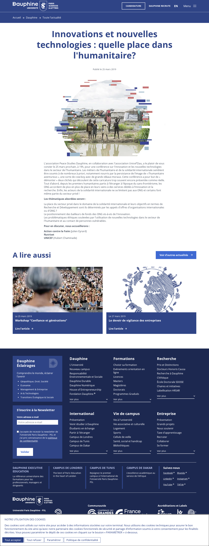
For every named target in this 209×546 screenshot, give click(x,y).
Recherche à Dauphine (170, 373)
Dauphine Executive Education (28, 469)
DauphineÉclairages (26, 363)
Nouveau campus (80, 369)
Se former (162, 445)
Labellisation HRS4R (168, 390)
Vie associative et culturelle (129, 424)
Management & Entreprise (34, 389)
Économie (25, 385)
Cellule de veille (122, 436)
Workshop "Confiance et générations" (41, 320)
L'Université (76, 364)
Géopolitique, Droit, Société (34, 381)
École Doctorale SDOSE (170, 381)
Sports (117, 432)
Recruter (162, 436)
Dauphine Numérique (82, 385)
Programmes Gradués (126, 393)
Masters (118, 381)
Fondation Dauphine (81, 393)
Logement (119, 428)
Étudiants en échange (82, 428)
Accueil (17, 17)
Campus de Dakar (80, 445)
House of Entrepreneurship (85, 389)
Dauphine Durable (80, 381)
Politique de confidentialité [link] (82, 540)
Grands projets (165, 424)
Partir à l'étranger (80, 432)
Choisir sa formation (125, 364)
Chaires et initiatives (168, 386)
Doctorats (119, 389)
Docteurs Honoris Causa (171, 369)
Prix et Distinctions (168, 364)
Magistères (119, 385)
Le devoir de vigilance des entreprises (135, 320)
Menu (187, 6)
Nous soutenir (165, 428)
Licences (118, 376)
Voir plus (74, 399)
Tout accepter (13, 540)
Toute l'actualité (52, 17)
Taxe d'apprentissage (169, 432)
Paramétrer (54, 540)
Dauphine (31, 17)
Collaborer (163, 441)
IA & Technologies (30, 393)
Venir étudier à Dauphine (84, 424)
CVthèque (162, 377)
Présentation (77, 419)
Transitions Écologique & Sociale (37, 397)
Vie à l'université (122, 419)
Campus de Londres (81, 436)
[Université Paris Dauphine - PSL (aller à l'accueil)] (35, 6)
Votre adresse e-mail (28, 417)
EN (176, 6)
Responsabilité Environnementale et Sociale (86, 375)
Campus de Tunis (80, 441)
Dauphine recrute (159, 5)
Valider (25, 452)
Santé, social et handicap (127, 441)
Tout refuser (34, 540)
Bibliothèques (121, 445)
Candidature (133, 5)
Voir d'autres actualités (174, 255)
